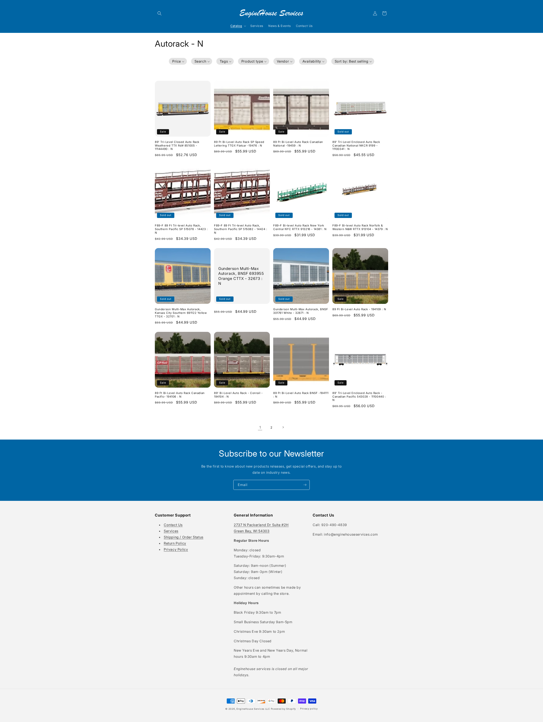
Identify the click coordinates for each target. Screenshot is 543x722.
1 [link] (260, 427)
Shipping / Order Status (183, 537)
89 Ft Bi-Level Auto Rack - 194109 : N (359, 309)
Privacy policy (309, 708)
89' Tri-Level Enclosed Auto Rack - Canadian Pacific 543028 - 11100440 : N (359, 396)
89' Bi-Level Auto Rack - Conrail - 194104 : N (238, 394)
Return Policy (175, 543)
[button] (159, 13)
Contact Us (173, 525)
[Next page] (283, 427)
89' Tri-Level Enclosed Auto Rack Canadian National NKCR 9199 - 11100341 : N (356, 145)
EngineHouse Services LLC (253, 708)
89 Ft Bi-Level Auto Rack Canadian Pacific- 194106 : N (180, 394)
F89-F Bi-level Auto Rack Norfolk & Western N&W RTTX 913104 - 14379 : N (360, 227)
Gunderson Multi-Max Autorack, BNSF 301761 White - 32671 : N (300, 310)
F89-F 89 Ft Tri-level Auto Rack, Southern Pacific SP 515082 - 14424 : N (240, 229)
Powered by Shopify (283, 708)
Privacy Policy (176, 549)
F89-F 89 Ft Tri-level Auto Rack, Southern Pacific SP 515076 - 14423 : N (181, 229)
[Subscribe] (304, 485)
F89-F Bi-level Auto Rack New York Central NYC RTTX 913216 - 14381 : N (300, 227)
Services (171, 531)
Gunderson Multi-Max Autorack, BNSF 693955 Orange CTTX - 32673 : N (241, 276)
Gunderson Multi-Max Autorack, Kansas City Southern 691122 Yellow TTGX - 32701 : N (181, 312)
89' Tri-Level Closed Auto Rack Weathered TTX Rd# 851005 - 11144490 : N (177, 145)
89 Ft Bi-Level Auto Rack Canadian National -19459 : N (298, 143)
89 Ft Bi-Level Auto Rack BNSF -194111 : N (300, 394)
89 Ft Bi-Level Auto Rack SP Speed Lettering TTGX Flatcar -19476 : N (239, 143)
